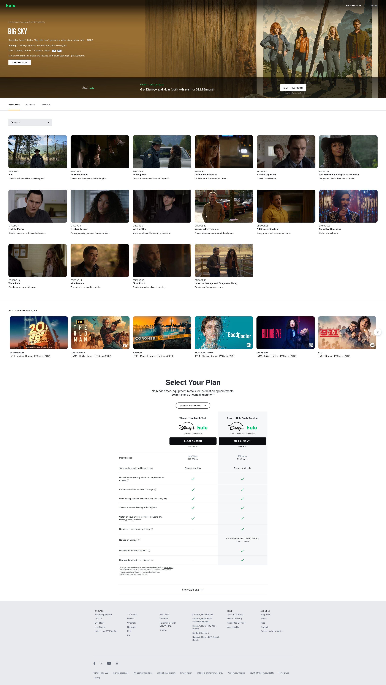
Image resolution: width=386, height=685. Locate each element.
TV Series (37, 51)
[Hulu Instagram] (117, 663)
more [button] (90, 40)
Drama (19, 51)
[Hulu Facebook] (96, 663)
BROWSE (99, 611)
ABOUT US (266, 611)
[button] (14, 103)
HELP (230, 611)
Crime (27, 51)
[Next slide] (377, 331)
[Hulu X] (103, 663)
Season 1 (15, 122)
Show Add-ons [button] (190, 590)
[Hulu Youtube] (111, 663)
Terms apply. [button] (168, 568)
